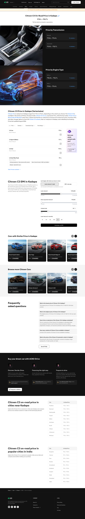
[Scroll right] (75, 236)
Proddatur (51, 405)
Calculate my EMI (59, 225)
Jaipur (50, 481)
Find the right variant (71, 150)
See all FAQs (44, 346)
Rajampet (51, 409)
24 (46, 219)
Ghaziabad (51, 478)
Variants (21, 6)
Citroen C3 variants (34, 119)
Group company (36, 507)
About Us (35, 502)
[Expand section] (40, 507)
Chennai (51, 455)
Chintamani (51, 432)
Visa (58, 507)
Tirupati (51, 415)
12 (42, 219)
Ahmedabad (52, 465)
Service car (24, 2)
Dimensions (65, 6)
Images (30, 6)
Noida (50, 475)
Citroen (18, 490)
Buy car (30, 2)
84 (61, 219)
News (43, 2)
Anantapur (51, 422)
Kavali (50, 425)
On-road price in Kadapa (14, 256)
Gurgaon (51, 471)
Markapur (51, 435)
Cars (13, 490)
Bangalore (51, 451)
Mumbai (51, 461)
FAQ (71, 6)
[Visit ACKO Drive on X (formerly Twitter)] (15, 507)
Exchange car (37, 2)
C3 (22, 490)
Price (26, 6)
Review (59, 6)
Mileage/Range (52, 6)
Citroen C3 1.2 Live (41, 115)
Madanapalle (52, 412)
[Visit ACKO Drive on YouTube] (9, 507)
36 (50, 219)
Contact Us (35, 505)
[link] (17, 246)
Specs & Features (43, 6)
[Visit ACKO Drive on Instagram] (12, 507)
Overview (15, 6)
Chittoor (51, 428)
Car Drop (58, 510)
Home (9, 490)
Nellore (50, 419)
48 (54, 219)
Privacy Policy (59, 502)
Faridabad (51, 468)
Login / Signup (76, 2)
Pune (50, 458)
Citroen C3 (11, 114)
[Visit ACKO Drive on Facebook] (18, 507)
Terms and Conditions (61, 505)
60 (58, 219)
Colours (36, 6)
